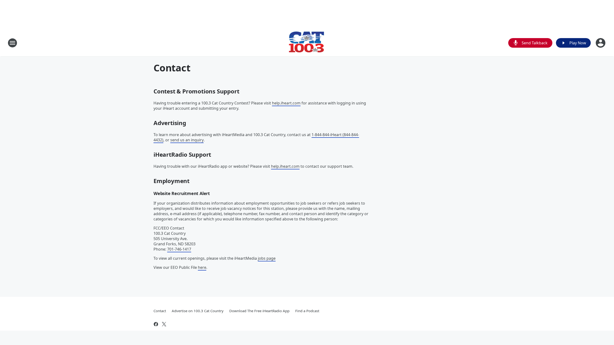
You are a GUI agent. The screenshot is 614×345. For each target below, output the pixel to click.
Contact (160, 310)
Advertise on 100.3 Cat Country (198, 310)
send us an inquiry (187, 140)
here (202, 267)
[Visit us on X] (164, 324)
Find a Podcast (307, 310)
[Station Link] (307, 42)
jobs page (267, 258)
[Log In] (601, 43)
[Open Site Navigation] (12, 43)
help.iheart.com (286, 103)
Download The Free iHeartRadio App (259, 310)
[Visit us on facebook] (156, 324)
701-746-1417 (179, 249)
